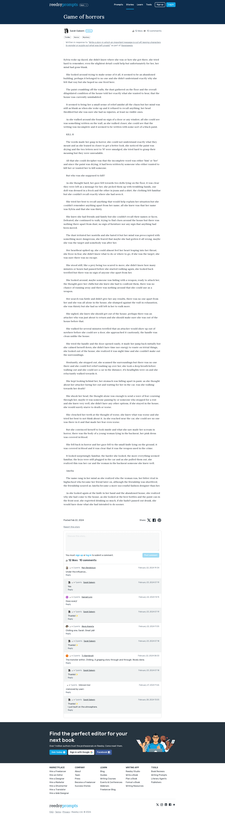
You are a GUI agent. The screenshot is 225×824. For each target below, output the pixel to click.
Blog (102, 771)
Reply (68, 575)
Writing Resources (134, 786)
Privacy (66, 812)
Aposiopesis (127, 45)
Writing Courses (108, 778)
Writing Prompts (159, 775)
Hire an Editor (56, 775)
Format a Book (133, 782)
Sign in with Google (80, 752)
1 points (78, 582)
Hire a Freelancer (57, 771)
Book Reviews (158, 771)
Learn (140, 4)
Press (77, 778)
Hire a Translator (57, 789)
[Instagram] (161, 804)
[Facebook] (170, 804)
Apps (82, 5)
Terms (58, 812)
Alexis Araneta (88, 626)
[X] (157, 804)
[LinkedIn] (165, 804)
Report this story (72, 527)
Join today (56, 752)
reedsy (63, 4)
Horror (76, 37)
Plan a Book (131, 778)
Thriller (67, 37)
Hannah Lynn (87, 597)
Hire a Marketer (56, 782)
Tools (149, 4)
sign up (79, 555)
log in (88, 555)
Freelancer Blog (108, 789)
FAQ (51, 812)
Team (77, 775)
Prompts (118, 4)
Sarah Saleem (89, 582)
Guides (103, 775)
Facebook (102, 752)
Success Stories (82, 786)
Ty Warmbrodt (88, 656)
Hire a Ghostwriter (58, 786)
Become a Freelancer (85, 782)
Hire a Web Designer (59, 793)
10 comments (153, 30)
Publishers (156, 782)
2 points (76, 568)
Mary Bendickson (89, 568)
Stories (130, 4)
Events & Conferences (111, 782)
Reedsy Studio (133, 771)
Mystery (86, 37)
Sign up (160, 5)
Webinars (104, 786)
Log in (171, 5)
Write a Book (132, 775)
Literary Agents (159, 778)
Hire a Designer (56, 778)
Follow (89, 31)
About (78, 771)
